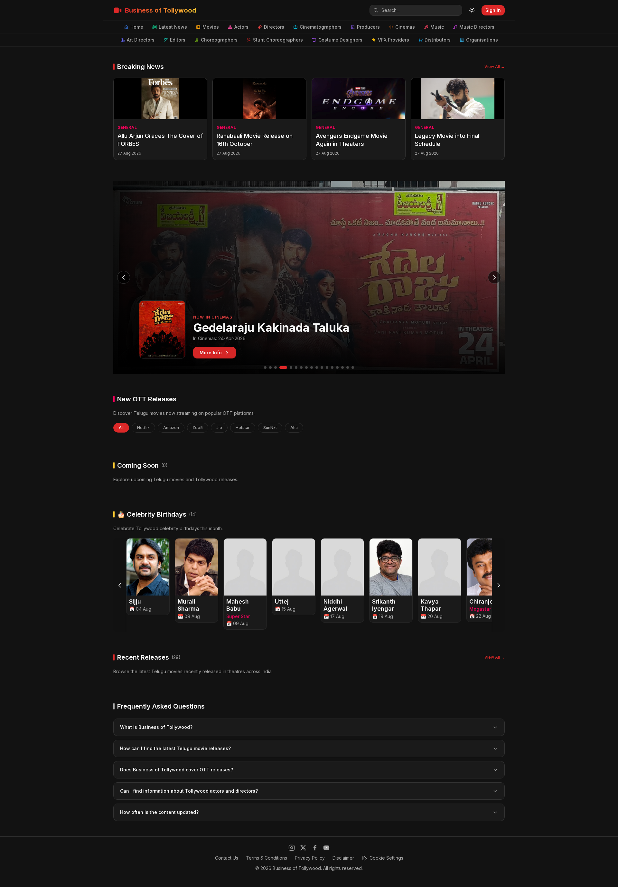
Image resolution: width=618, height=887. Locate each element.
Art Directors (140, 40)
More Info (211, 352)
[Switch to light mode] (472, 10)
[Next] (498, 585)
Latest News (173, 27)
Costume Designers (340, 40)
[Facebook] (315, 847)
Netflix (143, 427)
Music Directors (476, 27)
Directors (274, 27)
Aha (294, 427)
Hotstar (243, 427)
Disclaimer (343, 858)
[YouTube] (326, 847)
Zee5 (197, 427)
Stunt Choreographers (278, 40)
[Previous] (119, 585)
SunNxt (270, 427)
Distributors (438, 40)
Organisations (482, 40)
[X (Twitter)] (303, 847)
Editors (177, 40)
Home (136, 27)
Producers (368, 27)
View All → (494, 66)
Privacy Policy (310, 858)
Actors (241, 27)
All (121, 427)
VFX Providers (393, 40)
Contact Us (226, 858)
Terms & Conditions (266, 858)
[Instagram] (291, 847)
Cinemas (405, 27)
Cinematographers (321, 27)
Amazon (171, 427)
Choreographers (219, 40)
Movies (210, 27)
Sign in (493, 10)
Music (437, 27)
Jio (219, 427)
